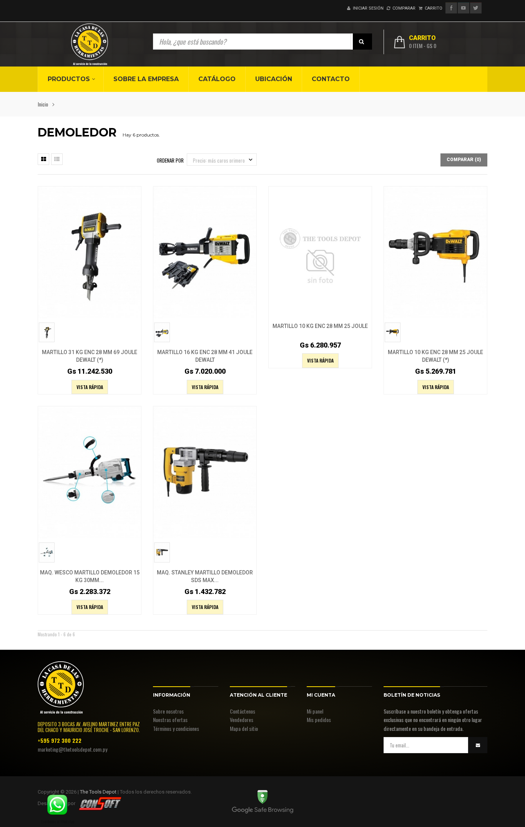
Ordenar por (170, 160)
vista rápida (89, 387)
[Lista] (57, 159)
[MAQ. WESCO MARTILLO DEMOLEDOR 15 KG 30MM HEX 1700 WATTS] (89, 472)
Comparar (402, 8)
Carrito (432, 8)
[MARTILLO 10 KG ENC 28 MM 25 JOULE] (320, 251)
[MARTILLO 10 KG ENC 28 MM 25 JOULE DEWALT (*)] (435, 251)
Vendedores (241, 720)
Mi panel (315, 711)
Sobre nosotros (168, 711)
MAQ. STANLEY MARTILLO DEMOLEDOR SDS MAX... (205, 576)
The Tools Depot (98, 792)
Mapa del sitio (244, 728)
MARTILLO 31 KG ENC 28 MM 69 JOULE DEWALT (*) (89, 356)
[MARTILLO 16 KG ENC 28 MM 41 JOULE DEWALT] (204, 251)
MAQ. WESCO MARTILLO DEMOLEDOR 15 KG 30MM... (90, 576)
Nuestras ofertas (170, 720)
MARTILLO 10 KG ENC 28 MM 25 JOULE (320, 326)
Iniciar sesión (367, 8)
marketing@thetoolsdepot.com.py (72, 749)
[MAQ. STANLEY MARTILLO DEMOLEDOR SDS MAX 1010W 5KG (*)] (204, 472)
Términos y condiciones (176, 728)
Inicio (43, 104)
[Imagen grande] (133, 290)
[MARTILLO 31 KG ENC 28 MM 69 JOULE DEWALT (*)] (89, 251)
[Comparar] (118, 290)
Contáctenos (242, 711)
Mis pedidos (319, 720)
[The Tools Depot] (89, 44)
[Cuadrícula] (43, 159)
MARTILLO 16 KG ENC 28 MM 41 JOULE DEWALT (205, 356)
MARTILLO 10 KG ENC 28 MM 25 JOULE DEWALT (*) (435, 356)
